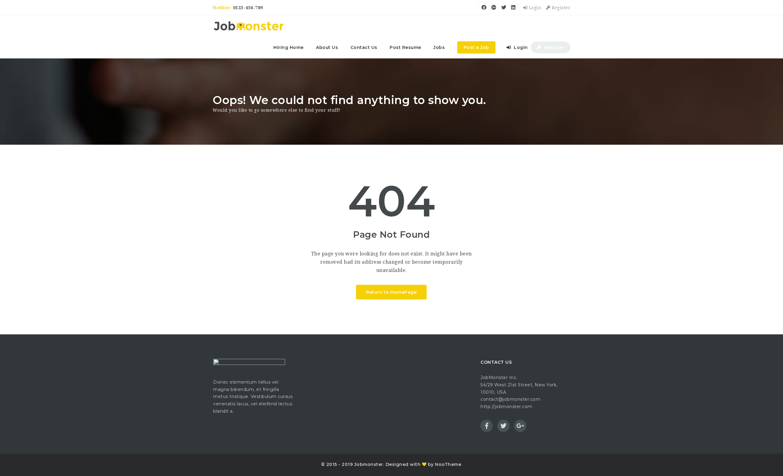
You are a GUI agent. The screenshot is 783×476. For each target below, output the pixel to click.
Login (534, 7)
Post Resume (405, 47)
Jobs (439, 47)
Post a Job (476, 47)
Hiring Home (288, 47)
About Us (327, 47)
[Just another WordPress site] (248, 26)
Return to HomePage (391, 292)
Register (560, 7)
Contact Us (364, 47)
